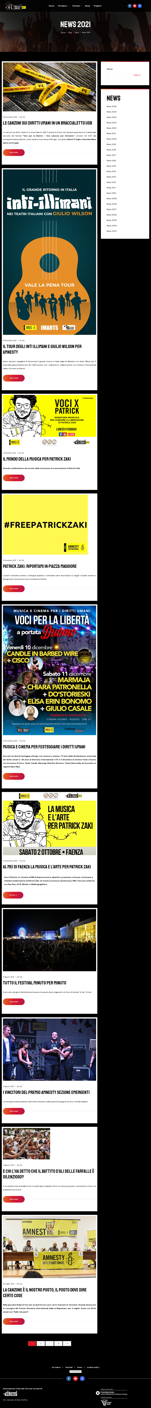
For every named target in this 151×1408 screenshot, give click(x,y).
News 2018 (111, 149)
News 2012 (111, 182)
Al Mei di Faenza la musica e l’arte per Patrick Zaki (47, 867)
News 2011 (111, 187)
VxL (24, 117)
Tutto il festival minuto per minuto (34, 983)
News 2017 (111, 155)
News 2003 (112, 231)
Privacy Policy (76, 1371)
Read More (17, 151)
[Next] (67, 1343)
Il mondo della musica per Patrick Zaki (37, 459)
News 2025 (111, 112)
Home (51, 6)
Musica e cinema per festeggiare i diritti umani (44, 747)
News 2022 (111, 128)
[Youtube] (135, 6)
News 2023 (111, 122)
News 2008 (112, 204)
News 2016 (111, 160)
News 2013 (111, 177)
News (87, 6)
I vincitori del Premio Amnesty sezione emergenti (46, 1092)
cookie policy (93, 1367)
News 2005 (112, 220)
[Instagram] (140, 6)
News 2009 (112, 198)
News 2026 (111, 106)
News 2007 (112, 209)
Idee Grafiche (22, 1400)
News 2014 (111, 171)
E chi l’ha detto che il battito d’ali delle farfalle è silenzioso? (48, 1174)
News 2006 (112, 215)
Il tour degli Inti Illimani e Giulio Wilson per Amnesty (42, 349)
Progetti (97, 6)
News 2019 (111, 144)
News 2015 (111, 166)
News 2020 (112, 139)
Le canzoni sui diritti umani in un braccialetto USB (47, 123)
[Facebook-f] (130, 6)
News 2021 (111, 133)
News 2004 (112, 225)
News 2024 (112, 117)
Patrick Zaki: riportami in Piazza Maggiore (40, 566)
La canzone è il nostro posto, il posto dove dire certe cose (45, 1293)
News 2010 (111, 193)
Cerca (109, 69)
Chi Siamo (62, 6)
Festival (76, 6)
